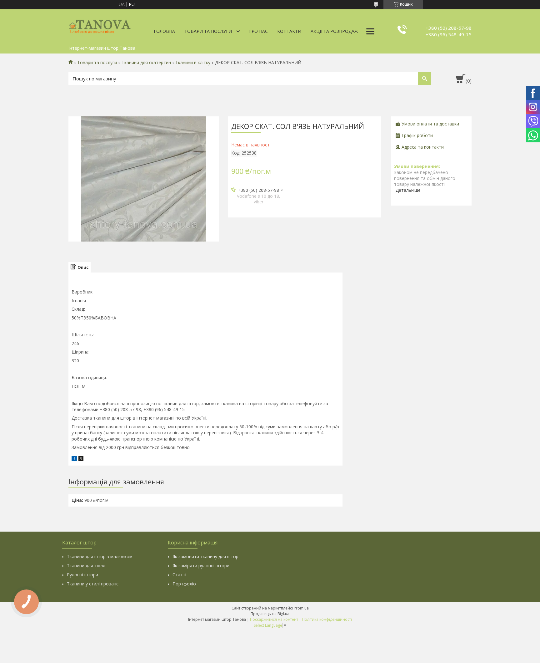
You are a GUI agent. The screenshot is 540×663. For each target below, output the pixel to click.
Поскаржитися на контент (274, 619)
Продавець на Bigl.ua (270, 613)
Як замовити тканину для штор (205, 556)
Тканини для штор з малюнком (99, 556)
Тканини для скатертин (146, 62)
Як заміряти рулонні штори (200, 566)
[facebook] (74, 459)
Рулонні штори (82, 575)
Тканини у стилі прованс (92, 584)
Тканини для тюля (86, 566)
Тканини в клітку (192, 62)
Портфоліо (184, 584)
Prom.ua (301, 608)
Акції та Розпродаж (334, 31)
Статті (179, 575)
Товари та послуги (208, 31)
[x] (80, 459)
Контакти (289, 31)
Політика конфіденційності (327, 619)
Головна (164, 31)
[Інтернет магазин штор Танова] (99, 26)
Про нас (258, 31)
